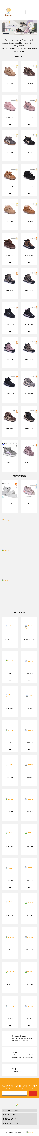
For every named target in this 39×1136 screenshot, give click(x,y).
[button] (19, 1110)
